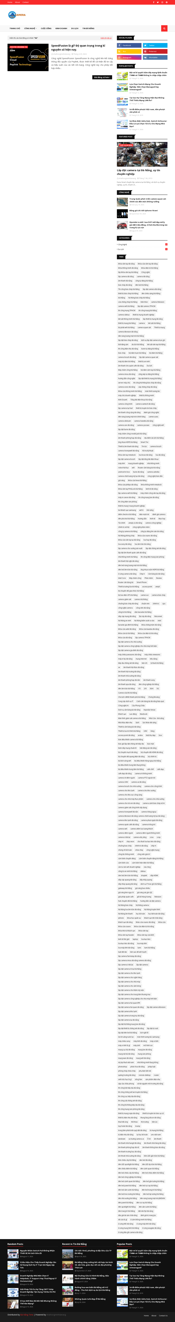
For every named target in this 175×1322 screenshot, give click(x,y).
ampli (157, 586)
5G (158, 688)
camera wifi (122, 829)
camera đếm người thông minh (148, 833)
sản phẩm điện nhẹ (152, 1079)
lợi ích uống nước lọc (126, 1037)
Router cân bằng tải (125, 582)
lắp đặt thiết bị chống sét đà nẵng (131, 1028)
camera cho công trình (153, 786)
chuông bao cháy (125, 846)
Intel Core (122, 578)
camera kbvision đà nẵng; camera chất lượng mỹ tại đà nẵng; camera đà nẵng (141, 816)
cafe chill (150, 769)
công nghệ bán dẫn (155, 476)
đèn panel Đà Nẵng (125, 1202)
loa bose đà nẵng (145, 455)
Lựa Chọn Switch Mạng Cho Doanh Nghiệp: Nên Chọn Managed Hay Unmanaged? (145, 87)
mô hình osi (147, 1045)
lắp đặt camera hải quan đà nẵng (131, 1007)
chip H (120, 841)
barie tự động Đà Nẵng (150, 349)
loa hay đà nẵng (150, 540)
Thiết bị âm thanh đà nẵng (128, 446)
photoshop (122, 1066)
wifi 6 (141, 510)
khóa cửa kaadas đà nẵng (149, 629)
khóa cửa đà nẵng (125, 637)
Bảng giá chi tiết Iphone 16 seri (143, 210)
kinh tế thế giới (123, 939)
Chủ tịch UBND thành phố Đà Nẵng (131, 697)
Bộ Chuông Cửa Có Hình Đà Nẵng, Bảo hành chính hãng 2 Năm (92, 1277)
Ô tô (149, 1139)
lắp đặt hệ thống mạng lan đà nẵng (131, 1024)
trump (137, 1126)
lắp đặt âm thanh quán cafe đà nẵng (132, 552)
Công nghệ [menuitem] (29, 28)
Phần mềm (149, 578)
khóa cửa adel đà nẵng (127, 629)
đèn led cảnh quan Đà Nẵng (129, 1181)
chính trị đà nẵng (141, 846)
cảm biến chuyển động (126, 858)
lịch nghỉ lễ (144, 1032)
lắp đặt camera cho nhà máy (129, 982)
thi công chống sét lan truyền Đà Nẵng (132, 1092)
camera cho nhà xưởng (155, 799)
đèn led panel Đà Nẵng (127, 1185)
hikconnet (158, 616)
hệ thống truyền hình (152, 909)
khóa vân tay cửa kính (145, 935)
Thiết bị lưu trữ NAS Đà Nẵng (129, 731)
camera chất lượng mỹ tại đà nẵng (131, 476)
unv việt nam (156, 1134)
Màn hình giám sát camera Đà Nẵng (132, 718)
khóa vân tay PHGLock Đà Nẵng (130, 489)
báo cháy (121, 353)
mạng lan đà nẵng (145, 1049)
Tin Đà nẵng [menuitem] (88, 28)
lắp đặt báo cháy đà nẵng (128, 340)
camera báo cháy (158, 595)
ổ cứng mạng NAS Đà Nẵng (128, 1228)
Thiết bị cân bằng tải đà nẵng (129, 727)
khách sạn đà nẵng (125, 922)
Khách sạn (122, 714)
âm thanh (157, 1139)
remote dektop (145, 1075)
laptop (135, 939)
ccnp (159, 837)
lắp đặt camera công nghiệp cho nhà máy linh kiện (137, 646)
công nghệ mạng (152, 850)
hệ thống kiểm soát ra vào (144, 620)
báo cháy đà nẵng (125, 285)
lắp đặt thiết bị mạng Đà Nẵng (149, 378)
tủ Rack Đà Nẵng (157, 663)
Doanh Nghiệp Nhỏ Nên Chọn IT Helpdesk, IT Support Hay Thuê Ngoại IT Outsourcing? (38, 1278)
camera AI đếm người (126, 778)
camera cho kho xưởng (146, 790)
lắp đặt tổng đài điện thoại (148, 459)
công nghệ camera (125, 608)
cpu (163, 603)
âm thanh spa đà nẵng (126, 684)
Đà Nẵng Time (26, 1314)
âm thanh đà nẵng (125, 281)
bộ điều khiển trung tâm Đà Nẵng (131, 769)
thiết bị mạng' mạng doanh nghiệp (131, 506)
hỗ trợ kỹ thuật (147, 450)
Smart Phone (142, 582)
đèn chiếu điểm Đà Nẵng (127, 1168)
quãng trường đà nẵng (126, 1075)
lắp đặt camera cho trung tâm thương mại (134, 994)
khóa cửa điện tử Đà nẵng (148, 633)
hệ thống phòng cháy (126, 535)
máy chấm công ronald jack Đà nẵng (132, 433)
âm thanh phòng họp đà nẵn (129, 680)
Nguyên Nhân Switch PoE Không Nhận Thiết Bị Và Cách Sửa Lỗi (37, 1252)
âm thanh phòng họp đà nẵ (128, 1147)
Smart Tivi (144, 442)
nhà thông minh (153, 463)
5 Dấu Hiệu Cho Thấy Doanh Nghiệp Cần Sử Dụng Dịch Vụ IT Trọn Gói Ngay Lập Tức (38, 1265)
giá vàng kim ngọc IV (126, 892)
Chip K (142, 574)
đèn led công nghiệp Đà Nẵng (129, 1177)
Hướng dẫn (142, 518)
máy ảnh (136, 1045)
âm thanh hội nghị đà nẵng (128, 561)
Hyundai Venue (149, 710)
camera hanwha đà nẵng (143, 421)
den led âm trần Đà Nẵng (128, 875)
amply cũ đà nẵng (135, 523)
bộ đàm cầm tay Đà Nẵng (150, 370)
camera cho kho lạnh (126, 790)
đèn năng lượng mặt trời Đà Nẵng (131, 336)
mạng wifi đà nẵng (143, 1058)
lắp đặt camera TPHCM (146, 306)
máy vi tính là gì (124, 1045)
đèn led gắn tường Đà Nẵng (153, 1181)
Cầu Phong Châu (138, 705)
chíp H (153, 846)
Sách (137, 722)
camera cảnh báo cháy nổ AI (154, 803)
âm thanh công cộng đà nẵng (129, 412)
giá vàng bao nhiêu (142, 888)
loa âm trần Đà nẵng (143, 544)
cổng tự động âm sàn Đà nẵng (152, 531)
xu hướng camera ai (136, 1139)
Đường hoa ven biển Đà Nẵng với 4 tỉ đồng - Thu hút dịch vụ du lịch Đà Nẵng (92, 1288)
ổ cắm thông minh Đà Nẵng (140, 1219)
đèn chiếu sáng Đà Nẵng (151, 293)
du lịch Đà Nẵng (138, 344)
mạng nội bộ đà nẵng (126, 1054)
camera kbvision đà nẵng (128, 332)
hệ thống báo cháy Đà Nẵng (139, 298)
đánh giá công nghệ (151, 412)
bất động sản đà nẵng (148, 748)
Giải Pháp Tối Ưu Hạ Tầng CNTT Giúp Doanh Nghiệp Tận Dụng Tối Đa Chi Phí (38, 1290)
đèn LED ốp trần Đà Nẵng (151, 1164)
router (156, 1075)
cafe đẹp (160, 769)
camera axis (153, 416)
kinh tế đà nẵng (152, 489)
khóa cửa (161, 922)
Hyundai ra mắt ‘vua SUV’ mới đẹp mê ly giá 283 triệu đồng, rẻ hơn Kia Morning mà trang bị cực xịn (148, 225)
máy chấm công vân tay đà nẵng (153, 493)
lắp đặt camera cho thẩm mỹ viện (131, 990)
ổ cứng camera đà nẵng (127, 574)
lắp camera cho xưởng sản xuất (130, 548)
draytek (144, 875)
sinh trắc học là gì (125, 1079)
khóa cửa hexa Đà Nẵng (137, 480)
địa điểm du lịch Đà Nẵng (154, 438)
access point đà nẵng (126, 735)
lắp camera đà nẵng (126, 276)
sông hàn (138, 1079)
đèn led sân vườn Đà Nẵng (128, 1190)
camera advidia (153, 472)
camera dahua (123, 315)
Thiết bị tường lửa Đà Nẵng (128, 586)
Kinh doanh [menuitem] (61, 28)
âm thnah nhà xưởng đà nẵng (129, 1156)
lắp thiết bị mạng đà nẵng (153, 319)
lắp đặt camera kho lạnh (127, 1011)
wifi (133, 467)
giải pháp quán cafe (126, 897)
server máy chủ (124, 383)
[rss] (129, 51)
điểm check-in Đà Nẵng (127, 514)
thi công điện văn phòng (127, 501)
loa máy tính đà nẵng (126, 948)
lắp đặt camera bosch (126, 459)
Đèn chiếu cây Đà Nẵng (127, 1160)
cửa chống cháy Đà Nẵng (127, 302)
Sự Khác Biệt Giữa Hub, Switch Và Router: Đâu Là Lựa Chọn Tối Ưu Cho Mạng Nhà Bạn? (148, 124)
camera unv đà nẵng (126, 425)
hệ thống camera (142, 905)
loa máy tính (142, 943)
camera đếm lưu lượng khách (142, 829)
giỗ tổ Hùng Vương (144, 897)
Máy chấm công (135, 578)
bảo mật (150, 744)
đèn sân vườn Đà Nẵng (147, 1207)
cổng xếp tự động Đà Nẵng (148, 374)
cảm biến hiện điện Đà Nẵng (143, 863)
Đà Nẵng (121, 298)
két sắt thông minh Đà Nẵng (129, 319)
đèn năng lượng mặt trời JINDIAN (152, 1198)
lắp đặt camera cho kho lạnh (129, 973)
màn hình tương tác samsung (148, 1037)
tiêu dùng (153, 659)
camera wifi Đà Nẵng (126, 306)
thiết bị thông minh (146, 395)
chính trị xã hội (123, 527)
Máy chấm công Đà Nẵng (127, 370)
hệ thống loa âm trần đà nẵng (129, 909)
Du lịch (142, 249)
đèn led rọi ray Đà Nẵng (148, 1185)
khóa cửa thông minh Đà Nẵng (130, 391)
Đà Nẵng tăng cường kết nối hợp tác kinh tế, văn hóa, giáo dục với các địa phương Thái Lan (94, 1265)
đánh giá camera (158, 514)
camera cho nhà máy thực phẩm (130, 799)
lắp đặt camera (142, 965)
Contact (26, 2)
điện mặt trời (144, 514)
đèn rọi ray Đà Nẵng (144, 1202)
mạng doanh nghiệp (136, 463)
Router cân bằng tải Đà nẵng (149, 467)
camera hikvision (157, 302)
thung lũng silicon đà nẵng (151, 1117)
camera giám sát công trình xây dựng (132, 807)
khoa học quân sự (134, 918)
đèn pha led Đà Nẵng (126, 518)
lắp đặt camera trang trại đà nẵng (131, 1015)
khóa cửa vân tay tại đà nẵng (129, 540)
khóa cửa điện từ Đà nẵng (144, 926)
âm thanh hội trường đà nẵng (129, 671)
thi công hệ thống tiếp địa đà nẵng (131, 1105)
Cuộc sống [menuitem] (46, 28)
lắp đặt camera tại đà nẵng (128, 1020)
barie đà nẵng (138, 472)
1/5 (139, 688)
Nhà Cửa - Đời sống (156, 718)
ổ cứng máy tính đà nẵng (146, 1224)
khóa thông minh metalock (151, 484)
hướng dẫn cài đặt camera (150, 901)
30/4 (151, 688)
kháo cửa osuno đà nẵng (145, 922)
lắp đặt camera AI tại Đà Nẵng (129, 969)
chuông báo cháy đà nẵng (128, 603)
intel (159, 620)
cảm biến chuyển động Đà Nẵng (151, 858)
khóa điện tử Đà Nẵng (149, 268)
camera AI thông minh (143, 773)
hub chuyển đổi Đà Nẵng (127, 901)
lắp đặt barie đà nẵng (126, 429)
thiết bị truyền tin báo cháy (146, 408)
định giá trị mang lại (148, 1215)
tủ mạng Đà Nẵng (156, 1130)
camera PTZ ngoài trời (146, 778)
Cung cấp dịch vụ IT (125, 701)
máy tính (121, 463)
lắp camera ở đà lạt (125, 965)
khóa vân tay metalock (126, 455)
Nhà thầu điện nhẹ (125, 722)
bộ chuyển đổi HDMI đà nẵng (152, 752)
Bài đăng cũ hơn (101, 77)
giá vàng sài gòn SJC (144, 892)
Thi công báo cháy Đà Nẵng (128, 289)
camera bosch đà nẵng (127, 357)
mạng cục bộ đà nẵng (126, 1049)
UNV (145, 731)
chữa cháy (139, 850)
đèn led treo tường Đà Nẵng (129, 1194)
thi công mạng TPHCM (126, 310)
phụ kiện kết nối (145, 1071)
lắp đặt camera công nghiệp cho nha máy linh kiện (137, 998)
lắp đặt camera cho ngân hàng (130, 977)
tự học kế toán (142, 1134)
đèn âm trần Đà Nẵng (126, 688)
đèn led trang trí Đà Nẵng (151, 1190)
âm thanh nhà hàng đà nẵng (154, 1143)
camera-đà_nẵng (140, 837)
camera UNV (123, 782)
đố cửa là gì (122, 1219)
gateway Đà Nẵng (125, 888)
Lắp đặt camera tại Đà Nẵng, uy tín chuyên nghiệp (138, 172)
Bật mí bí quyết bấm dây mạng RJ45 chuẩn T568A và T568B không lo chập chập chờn (148, 73)
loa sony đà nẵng (124, 544)
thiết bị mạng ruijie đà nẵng (128, 1113)
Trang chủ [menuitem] (15, 28)
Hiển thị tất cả (106, 38)
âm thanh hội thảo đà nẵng (133, 667)
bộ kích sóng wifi (124, 761)
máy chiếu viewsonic (152, 654)
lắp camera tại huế (125, 408)
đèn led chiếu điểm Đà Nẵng (153, 1173)
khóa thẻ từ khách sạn (126, 931)
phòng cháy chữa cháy (126, 1071)
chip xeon (130, 841)
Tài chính (121, 523)
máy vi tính (154, 1041)
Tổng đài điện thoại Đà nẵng (141, 400)
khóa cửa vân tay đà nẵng (148, 264)
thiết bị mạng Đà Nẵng (126, 323)
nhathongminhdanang (61, 54)
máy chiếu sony (124, 1041)
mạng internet (141, 659)
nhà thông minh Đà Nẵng (127, 557)
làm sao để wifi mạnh (138, 952)
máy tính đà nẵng (140, 1041)
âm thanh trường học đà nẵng (129, 1151)
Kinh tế (152, 518)
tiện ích (144, 663)
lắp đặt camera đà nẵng (152, 289)
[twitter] (157, 2)
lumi (139, 948)
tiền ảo (154, 1122)
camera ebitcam (124, 421)
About (17, 2)
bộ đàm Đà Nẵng (155, 353)
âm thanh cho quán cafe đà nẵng (130, 366)
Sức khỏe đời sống (149, 722)
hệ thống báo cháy (125, 905)
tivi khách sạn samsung (127, 510)
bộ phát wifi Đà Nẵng (126, 327)
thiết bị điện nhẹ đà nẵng (127, 1117)
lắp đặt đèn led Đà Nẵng (127, 1032)
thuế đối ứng (123, 1122)
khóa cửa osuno (124, 926)
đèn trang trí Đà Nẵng (126, 1211)
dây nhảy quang (146, 880)
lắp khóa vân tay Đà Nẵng (128, 272)
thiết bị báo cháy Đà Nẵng (128, 293)
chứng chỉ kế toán (125, 850)
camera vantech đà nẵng (145, 404)
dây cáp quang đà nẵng (127, 880)
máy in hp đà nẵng (125, 659)
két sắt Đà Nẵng (154, 323)
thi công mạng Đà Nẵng (148, 310)
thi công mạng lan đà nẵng (148, 497)
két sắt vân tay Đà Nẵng (156, 344)
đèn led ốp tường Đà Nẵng (153, 1194)
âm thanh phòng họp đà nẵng (129, 438)
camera (142, 323)
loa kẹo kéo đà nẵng (126, 943)
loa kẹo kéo (145, 939)
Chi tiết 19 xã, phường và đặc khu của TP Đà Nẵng (93, 1252)
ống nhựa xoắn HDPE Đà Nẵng (152, 569)
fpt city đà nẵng (145, 616)
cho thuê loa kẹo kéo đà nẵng (149, 841)
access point (147, 586)
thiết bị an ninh (144, 361)
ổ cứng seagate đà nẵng (151, 1228)
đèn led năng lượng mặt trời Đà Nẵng (132, 565)
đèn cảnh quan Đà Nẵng (149, 1168)
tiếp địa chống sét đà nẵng (128, 663)
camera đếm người (125, 833)
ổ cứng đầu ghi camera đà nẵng (130, 1232)
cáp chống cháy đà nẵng (147, 387)
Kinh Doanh (122, 400)
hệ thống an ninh (124, 620)
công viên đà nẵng (143, 608)
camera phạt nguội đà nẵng (151, 820)
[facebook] (153, 2)
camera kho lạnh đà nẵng (128, 820)
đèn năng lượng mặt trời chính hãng (131, 416)
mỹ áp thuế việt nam (126, 1062)
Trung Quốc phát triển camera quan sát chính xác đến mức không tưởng (147, 200)
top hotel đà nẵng (125, 1126)
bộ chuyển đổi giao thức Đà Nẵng (131, 591)
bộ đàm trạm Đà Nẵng (137, 353)
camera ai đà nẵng (138, 782)
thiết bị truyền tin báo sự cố (153, 1113)
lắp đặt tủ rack (152, 1028)
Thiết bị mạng (159, 327)
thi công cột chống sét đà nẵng (130, 1100)
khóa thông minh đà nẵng (128, 268)
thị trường (145, 1122)
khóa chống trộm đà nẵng (151, 625)
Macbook (143, 714)
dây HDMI (154, 875)
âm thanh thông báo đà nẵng (153, 1147)
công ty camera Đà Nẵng (127, 531)
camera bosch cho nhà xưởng (129, 786)
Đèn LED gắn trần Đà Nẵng (154, 1156)
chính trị (156, 603)
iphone (121, 918)
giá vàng (121, 480)
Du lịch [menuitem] (74, 28)
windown (121, 1139)
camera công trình (125, 404)
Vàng (152, 731)
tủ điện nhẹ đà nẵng (125, 1134)
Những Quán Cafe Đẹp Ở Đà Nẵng (90, 1299)
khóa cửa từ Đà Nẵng (126, 633)
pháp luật (151, 1066)
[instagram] (162, 2)
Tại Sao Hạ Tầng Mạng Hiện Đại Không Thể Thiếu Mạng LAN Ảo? (146, 99)
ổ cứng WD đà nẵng (125, 1224)
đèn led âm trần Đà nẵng (127, 569)
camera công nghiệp (153, 523)
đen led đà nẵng (145, 1160)
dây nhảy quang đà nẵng (127, 884)
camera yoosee (143, 425)
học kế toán (140, 914)
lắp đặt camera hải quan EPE (129, 1003)
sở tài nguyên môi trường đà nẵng (150, 1083)
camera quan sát (144, 327)
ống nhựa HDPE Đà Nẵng (127, 442)
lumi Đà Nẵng (149, 948)
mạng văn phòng (144, 1054)
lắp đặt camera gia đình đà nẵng (130, 650)
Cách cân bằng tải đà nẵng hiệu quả (150, 701)
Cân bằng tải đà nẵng (156, 574)
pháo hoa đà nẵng (137, 1066)
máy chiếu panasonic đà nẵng (129, 654)
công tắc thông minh (126, 854)
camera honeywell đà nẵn (128, 812)
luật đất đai (122, 952)
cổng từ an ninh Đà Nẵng (127, 871)
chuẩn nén (145, 603)
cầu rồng (147, 867)
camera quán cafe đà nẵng (128, 824)
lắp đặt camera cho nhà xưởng (130, 642)
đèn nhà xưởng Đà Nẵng (127, 1198)
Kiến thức (144, 302)
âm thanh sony (149, 680)
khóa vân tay (143, 931)
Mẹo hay (162, 518)
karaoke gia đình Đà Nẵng (128, 625)
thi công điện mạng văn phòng (152, 557)
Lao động (133, 714)
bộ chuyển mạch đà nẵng (127, 752)
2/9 (145, 688)
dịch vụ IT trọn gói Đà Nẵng (151, 884)
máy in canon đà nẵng (126, 497)
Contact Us (163, 1315)
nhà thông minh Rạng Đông (147, 1062)
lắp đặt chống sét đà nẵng (155, 548)
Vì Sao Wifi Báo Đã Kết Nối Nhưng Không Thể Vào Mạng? (38, 1302)
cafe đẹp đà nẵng (125, 773)
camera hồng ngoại (148, 812)
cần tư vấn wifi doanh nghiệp (129, 867)
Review (159, 578)
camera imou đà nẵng (126, 374)
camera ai (144, 595)
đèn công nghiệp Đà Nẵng (149, 684)
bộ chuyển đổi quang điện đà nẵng (131, 756)
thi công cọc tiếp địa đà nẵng (129, 1096)
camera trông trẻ (148, 824)
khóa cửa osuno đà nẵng (147, 535)
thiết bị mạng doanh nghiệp (143, 315)
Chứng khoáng (154, 697)
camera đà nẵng (143, 276)
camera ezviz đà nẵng (126, 387)
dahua (143, 871)
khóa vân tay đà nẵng (126, 264)
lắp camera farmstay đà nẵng (129, 956)
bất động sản (123, 344)
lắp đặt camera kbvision (156, 1007)
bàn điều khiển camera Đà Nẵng (130, 739)
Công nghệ (142, 244)
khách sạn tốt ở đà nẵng (153, 918)
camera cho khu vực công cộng (130, 795)
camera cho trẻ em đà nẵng (128, 803)
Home (10, 2)
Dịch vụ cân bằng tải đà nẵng (129, 710)
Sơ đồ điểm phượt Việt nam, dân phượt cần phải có (147, 110)
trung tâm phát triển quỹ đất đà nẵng (132, 1130)
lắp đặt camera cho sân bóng (129, 986)
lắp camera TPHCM (142, 637)
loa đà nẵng (160, 455)
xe (119, 667)
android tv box (124, 472)
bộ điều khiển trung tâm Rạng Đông (131, 765)
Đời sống (150, 510)
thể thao (134, 1122)
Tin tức (144, 446)
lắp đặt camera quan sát (148, 357)
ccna (151, 837)
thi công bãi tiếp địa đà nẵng (129, 1088)
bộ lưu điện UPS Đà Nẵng (127, 595)
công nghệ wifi (158, 425)
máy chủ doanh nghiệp (127, 395)
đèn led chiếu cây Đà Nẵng (128, 1173)
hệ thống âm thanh (125, 914)
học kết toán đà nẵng (156, 914)
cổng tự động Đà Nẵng (144, 281)
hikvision (157, 897)
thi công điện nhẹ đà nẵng (128, 349)
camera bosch (155, 446)
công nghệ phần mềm (141, 527)
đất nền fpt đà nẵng (145, 1211)
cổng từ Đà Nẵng (124, 612)
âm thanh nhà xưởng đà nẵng (129, 676)
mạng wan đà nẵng (125, 1058)
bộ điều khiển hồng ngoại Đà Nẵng (147, 761)
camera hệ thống (141, 599)
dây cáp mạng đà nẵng (127, 616)
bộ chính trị (152, 756)
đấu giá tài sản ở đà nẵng (127, 1215)
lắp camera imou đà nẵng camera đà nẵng (134, 960)
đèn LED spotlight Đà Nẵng (128, 1164)
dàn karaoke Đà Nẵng (143, 612)
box (160, 735)
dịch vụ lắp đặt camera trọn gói (153, 340)
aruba (140, 735)
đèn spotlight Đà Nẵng (126, 1207)
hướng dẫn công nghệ (126, 378)
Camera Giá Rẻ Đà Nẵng (127, 693)
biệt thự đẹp (150, 735)
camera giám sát (124, 599)
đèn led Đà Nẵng (141, 285)
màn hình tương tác (152, 391)
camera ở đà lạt (124, 837)
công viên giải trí (143, 854)
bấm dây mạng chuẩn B (127, 748)
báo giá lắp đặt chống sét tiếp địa (131, 744)
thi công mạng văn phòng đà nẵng (131, 1109)
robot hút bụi (123, 467)
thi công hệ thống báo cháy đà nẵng (147, 383)
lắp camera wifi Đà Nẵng (127, 493)
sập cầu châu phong (126, 1083)
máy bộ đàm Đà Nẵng (126, 361)
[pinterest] (166, 2)
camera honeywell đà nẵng (128, 450)
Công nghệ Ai (123, 705)
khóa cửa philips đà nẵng (128, 484)
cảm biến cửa (123, 863)
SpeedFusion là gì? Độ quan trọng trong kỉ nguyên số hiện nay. (78, 47)
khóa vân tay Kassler (126, 935)
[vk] (155, 57)
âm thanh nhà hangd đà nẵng (129, 1143)
